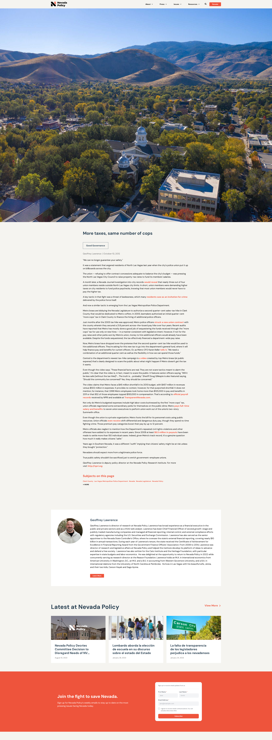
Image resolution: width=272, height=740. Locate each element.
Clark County (88, 481)
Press (162, 4)
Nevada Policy (157, 481)
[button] (205, 4)
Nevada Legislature (143, 481)
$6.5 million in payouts (165, 432)
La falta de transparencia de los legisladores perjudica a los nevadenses (190, 649)
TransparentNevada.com (137, 397)
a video (143, 358)
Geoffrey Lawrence (92, 253)
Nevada (132, 481)
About (148, 4)
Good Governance (95, 245)
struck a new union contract (169, 322)
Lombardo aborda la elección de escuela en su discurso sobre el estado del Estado (133, 649)
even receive (114, 420)
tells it (163, 349)
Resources (192, 4)
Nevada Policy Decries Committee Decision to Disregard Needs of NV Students (72, 651)
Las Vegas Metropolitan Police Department (111, 481)
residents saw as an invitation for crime (167, 296)
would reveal (150, 282)
